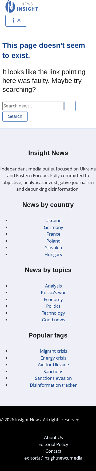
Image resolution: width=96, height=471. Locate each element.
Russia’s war (53, 292)
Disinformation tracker (53, 385)
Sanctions (53, 371)
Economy (53, 299)
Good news (53, 319)
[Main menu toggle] (16, 21)
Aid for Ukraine (53, 364)
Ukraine (53, 220)
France (53, 234)
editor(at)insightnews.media (53, 458)
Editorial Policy (53, 444)
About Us (53, 437)
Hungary (53, 254)
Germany (53, 227)
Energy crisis (53, 358)
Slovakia (53, 247)
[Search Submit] (70, 106)
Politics (53, 306)
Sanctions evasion (53, 378)
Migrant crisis (53, 351)
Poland (53, 241)
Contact (53, 451)
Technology (53, 313)
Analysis (53, 286)
